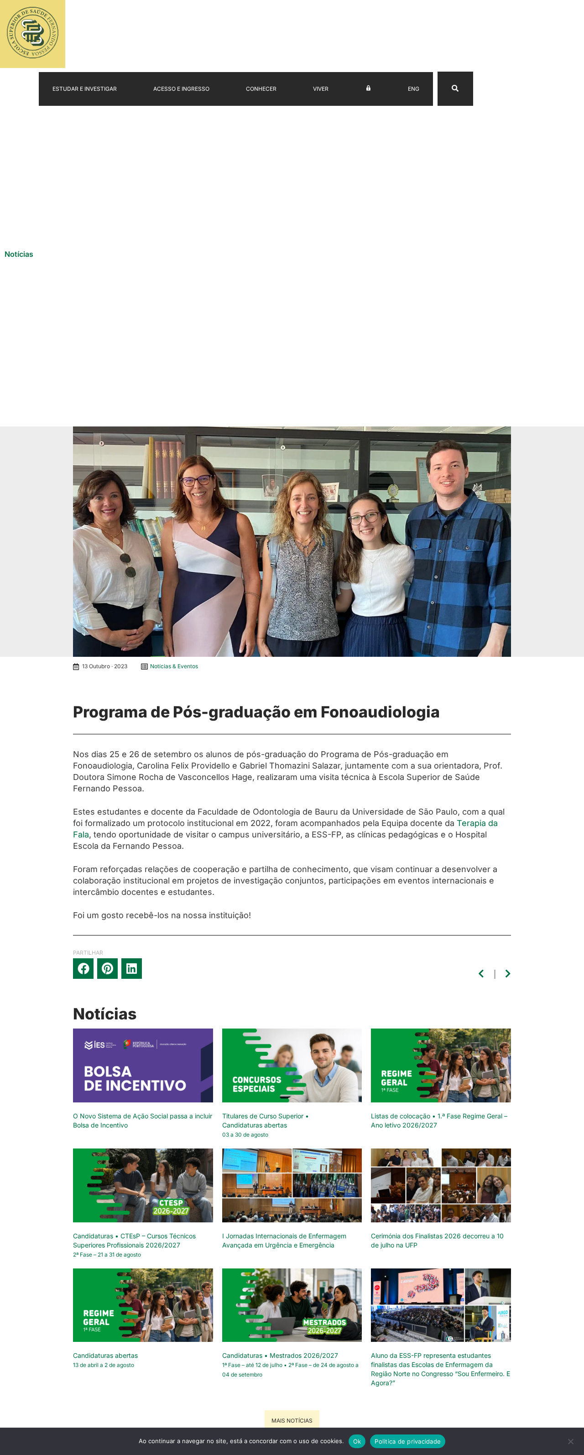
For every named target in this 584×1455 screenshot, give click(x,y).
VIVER (320, 88)
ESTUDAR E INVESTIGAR (84, 88)
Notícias (19, 254)
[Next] (506, 974)
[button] (83, 968)
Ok (357, 1441)
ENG (413, 88)
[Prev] (482, 974)
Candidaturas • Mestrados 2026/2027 (290, 1364)
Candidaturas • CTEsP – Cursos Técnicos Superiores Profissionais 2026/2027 (134, 1245)
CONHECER (261, 88)
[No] (570, 1443)
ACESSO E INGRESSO (181, 88)
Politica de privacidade (408, 1441)
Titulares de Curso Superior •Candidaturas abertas (265, 1125)
